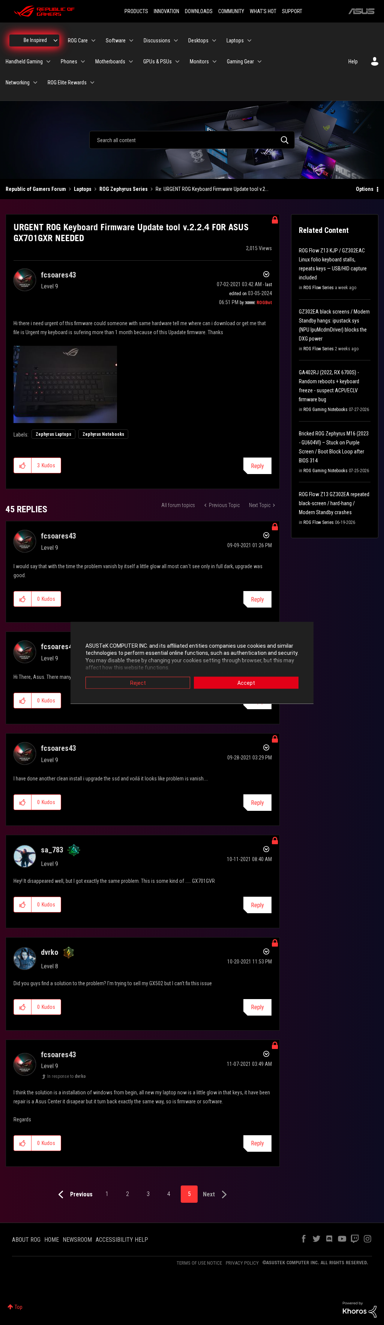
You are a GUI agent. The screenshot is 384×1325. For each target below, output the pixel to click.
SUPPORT (292, 11)
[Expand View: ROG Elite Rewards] (92, 82)
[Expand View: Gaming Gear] (259, 61)
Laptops (83, 189)
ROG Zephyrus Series (123, 189)
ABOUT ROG (26, 1239)
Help (353, 62)
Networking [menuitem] (18, 83)
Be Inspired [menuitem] (35, 40)
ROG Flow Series (318, 287)
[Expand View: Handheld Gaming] (48, 61)
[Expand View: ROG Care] (93, 40)
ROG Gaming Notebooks (325, 409)
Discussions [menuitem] (157, 41)
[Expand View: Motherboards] (131, 61)
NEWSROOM (77, 1239)
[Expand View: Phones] (83, 61)
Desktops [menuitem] (198, 41)
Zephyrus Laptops (53, 434)
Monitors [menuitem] (199, 62)
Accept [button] (246, 683)
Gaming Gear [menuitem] (240, 62)
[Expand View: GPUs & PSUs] (177, 61)
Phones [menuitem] (69, 62)
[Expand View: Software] (131, 40)
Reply (257, 466)
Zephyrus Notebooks (103, 434)
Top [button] (18, 1307)
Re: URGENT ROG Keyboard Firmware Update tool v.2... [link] (212, 189)
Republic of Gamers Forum (36, 189)
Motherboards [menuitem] (110, 62)
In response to (66, 1076)
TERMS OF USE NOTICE (199, 1263)
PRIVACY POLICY (242, 1263)
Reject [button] (138, 683)
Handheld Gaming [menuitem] (24, 62)
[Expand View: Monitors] (214, 61)
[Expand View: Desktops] (214, 40)
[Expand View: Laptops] (249, 40)
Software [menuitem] (116, 41)
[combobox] (192, 140)
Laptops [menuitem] (235, 41)
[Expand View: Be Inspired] (55, 41)
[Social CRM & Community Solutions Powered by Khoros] (359, 1309)
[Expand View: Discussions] (176, 40)
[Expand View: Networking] (35, 82)
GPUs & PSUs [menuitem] (157, 62)
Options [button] (365, 189)
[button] (23, 465)
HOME (51, 1239)
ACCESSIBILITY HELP (122, 1239)
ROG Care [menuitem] (78, 41)
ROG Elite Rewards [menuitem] (67, 83)
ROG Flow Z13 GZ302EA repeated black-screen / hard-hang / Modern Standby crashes (334, 503)
